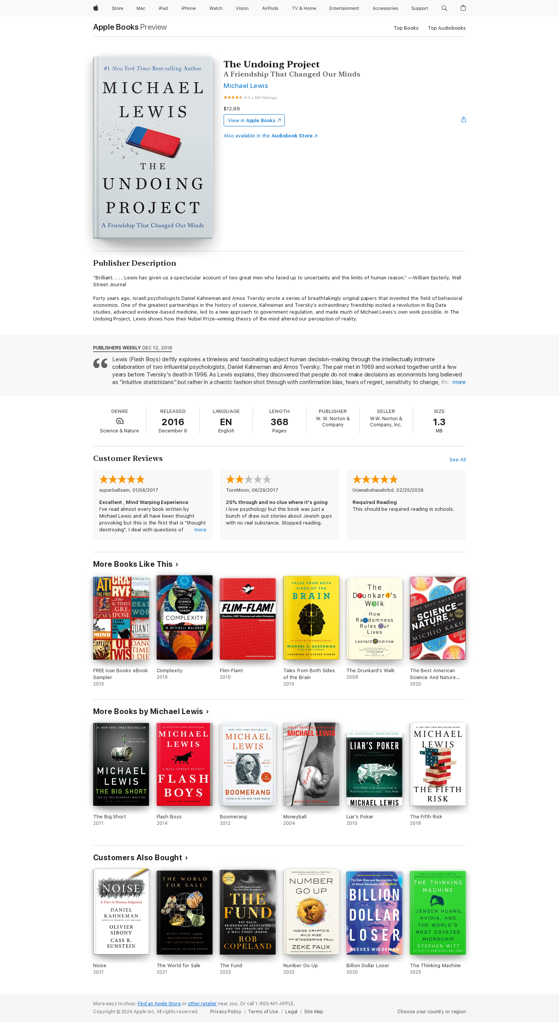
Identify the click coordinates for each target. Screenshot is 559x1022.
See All (457, 459)
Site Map (313, 1011)
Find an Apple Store (159, 1003)
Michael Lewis (246, 85)
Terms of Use (263, 1011)
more (459, 382)
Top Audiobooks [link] (447, 28)
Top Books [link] (406, 28)
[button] (444, 8)
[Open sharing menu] (463, 120)
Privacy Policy (225, 1011)
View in (251, 120)
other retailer (202, 1003)
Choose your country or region (431, 1011)
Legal (291, 1011)
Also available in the (268, 136)
